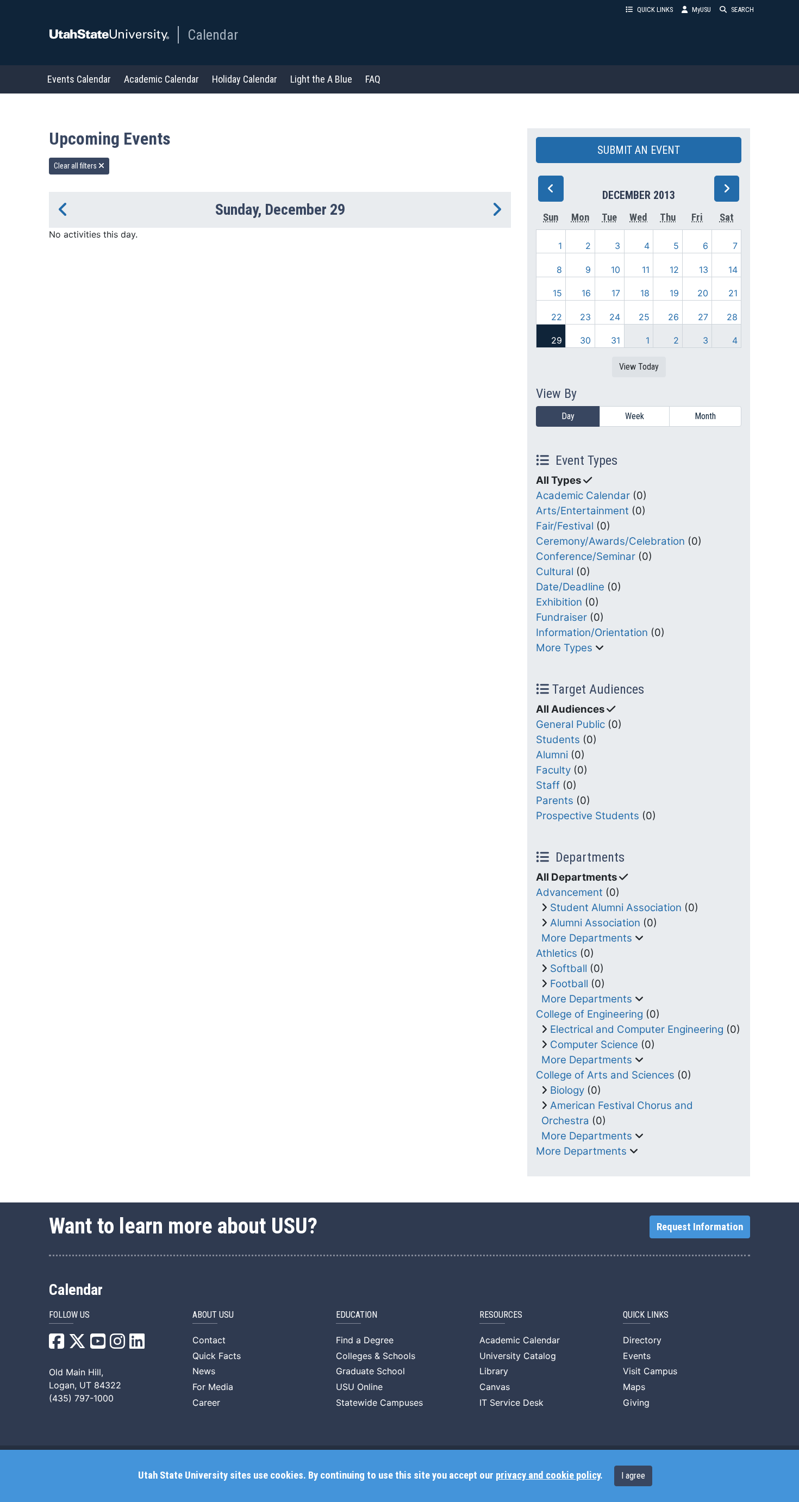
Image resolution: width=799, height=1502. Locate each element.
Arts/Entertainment (582, 510)
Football (569, 983)
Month (705, 416)
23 (585, 316)
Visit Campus (650, 1371)
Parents (554, 800)
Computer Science (594, 1044)
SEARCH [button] (742, 9)
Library (493, 1371)
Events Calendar (79, 79)
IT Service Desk (511, 1402)
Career (206, 1402)
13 (703, 269)
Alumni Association (595, 923)
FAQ (372, 79)
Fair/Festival (565, 526)
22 (556, 316)
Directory (642, 1340)
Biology (567, 1090)
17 (615, 293)
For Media (212, 1386)
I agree (633, 1475)
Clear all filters (76, 165)
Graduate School (370, 1371)
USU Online (359, 1386)
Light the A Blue (321, 79)
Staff (548, 785)
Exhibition (559, 602)
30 (585, 340)
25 (644, 316)
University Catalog (517, 1355)
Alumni (552, 755)
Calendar (213, 35)
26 (673, 316)
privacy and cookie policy (548, 1475)
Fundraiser (561, 617)
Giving (636, 1402)
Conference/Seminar (585, 556)
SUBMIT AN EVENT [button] (638, 150)
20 (702, 293)
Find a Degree (365, 1340)
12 (674, 269)
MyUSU (701, 9)
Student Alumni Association (616, 907)
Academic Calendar (161, 79)
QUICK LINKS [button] (655, 9)
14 (733, 269)
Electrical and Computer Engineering (636, 1029)
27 (703, 316)
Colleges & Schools (375, 1355)
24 (614, 316)
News (203, 1371)
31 (615, 340)
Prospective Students (587, 815)
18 (645, 293)
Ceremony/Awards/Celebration (610, 541)
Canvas (494, 1386)
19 (674, 293)
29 (556, 340)
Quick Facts (216, 1355)
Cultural (554, 571)
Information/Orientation (592, 632)
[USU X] (77, 1344)
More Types (564, 647)
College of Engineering (589, 1014)
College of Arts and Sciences (605, 1075)
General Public (570, 724)
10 (615, 269)
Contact (209, 1340)
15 (557, 293)
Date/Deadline (570, 587)
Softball (568, 968)
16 (586, 293)
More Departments (586, 938)
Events (637, 1355)
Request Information (700, 1227)
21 (733, 293)
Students (558, 739)
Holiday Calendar (244, 79)
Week (634, 416)
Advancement (569, 892)
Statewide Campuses (379, 1402)
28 (732, 316)
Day (568, 416)
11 (646, 269)
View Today (639, 367)
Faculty (553, 770)
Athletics (556, 953)
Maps (634, 1386)
